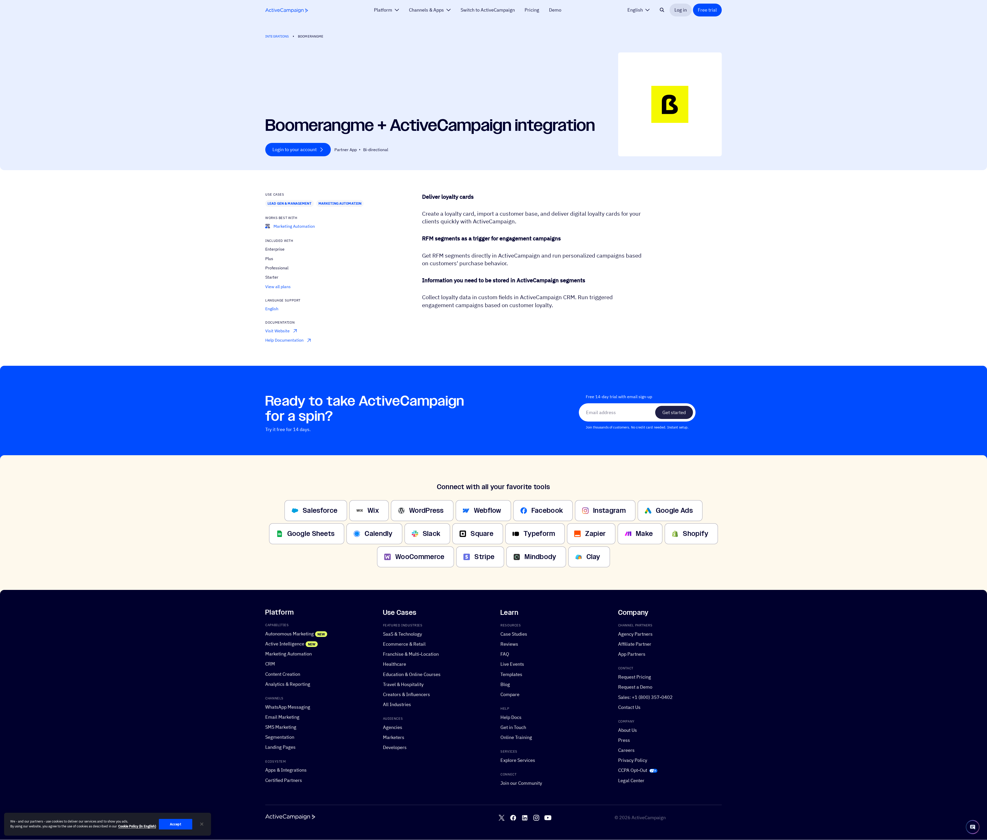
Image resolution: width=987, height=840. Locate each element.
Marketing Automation (340, 203)
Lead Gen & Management (290, 203)
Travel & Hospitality (403, 684)
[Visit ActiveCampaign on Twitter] (501, 818)
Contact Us (629, 707)
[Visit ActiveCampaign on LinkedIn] (524, 818)
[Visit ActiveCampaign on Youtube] (547, 818)
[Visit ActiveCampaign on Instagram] (536, 818)
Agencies (392, 727)
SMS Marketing (280, 727)
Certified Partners (283, 780)
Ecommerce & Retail (404, 644)
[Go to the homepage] (286, 10)
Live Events (512, 664)
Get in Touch (513, 727)
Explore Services (517, 760)
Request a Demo (635, 687)
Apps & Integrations (286, 770)
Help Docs (511, 717)
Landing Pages (280, 747)
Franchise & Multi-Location (411, 654)
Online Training (516, 738)
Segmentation (279, 737)
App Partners (631, 654)
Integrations (277, 36)
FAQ (504, 654)
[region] (107, 824)
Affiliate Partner (634, 644)
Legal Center (631, 780)
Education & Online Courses (412, 674)
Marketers (393, 738)
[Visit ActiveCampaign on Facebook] (513, 818)
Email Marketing (282, 717)
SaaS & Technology (402, 634)
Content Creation (282, 674)
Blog (505, 684)
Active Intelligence (284, 644)
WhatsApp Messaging (287, 707)
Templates (511, 674)
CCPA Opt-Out (632, 770)
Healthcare (394, 664)
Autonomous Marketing (289, 634)
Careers (626, 750)
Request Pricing (634, 677)
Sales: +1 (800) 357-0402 (645, 697)
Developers (395, 748)
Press (624, 740)
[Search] (662, 10)
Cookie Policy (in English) (137, 826)
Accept (175, 824)
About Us (627, 730)
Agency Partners (635, 634)
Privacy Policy (632, 760)
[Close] (201, 824)
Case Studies (513, 634)
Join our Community (521, 783)
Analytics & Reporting (287, 684)
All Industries (397, 704)
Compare (509, 694)
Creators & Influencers (406, 694)
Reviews (509, 644)
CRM (270, 664)
